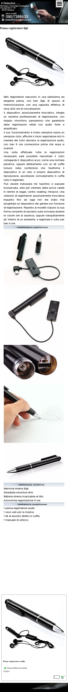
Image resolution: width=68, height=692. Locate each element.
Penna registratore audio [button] (14, 661)
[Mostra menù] (59, 3)
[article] (34, 638)
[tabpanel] (34, 280)
